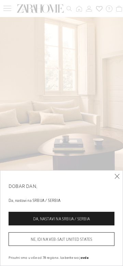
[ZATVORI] (117, 176)
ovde (84, 257)
